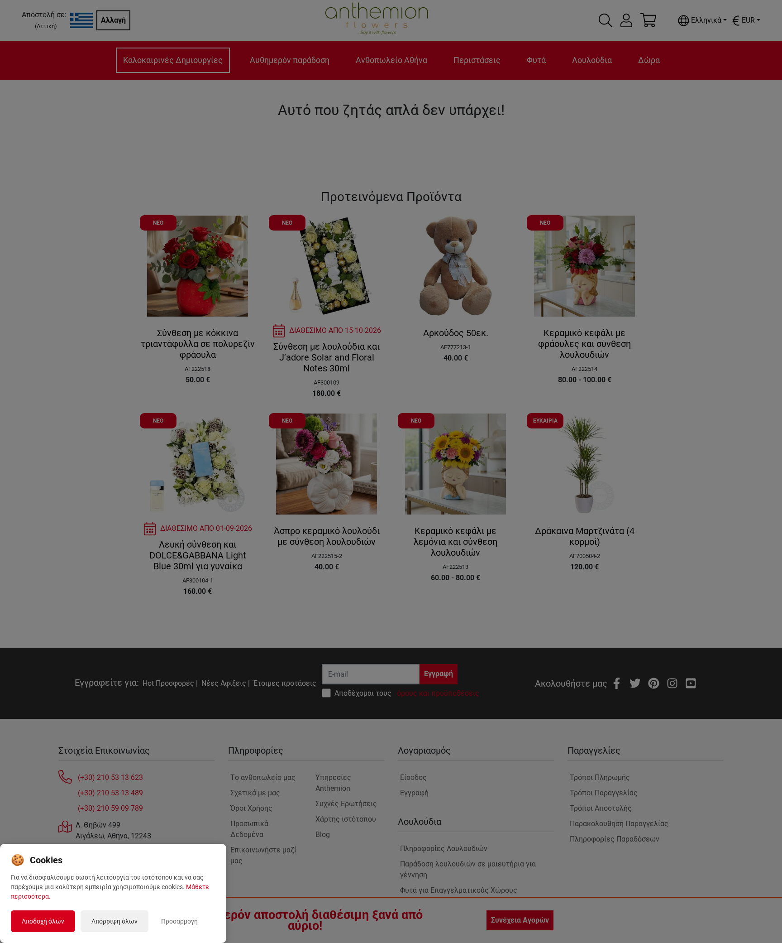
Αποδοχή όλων (43, 921)
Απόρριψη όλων (114, 921)
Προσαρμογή (179, 921)
